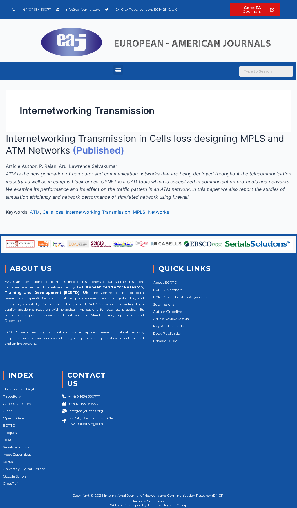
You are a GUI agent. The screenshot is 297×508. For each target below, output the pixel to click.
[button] (118, 70)
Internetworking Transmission (98, 212)
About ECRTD (165, 282)
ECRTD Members (167, 290)
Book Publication (167, 333)
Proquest (10, 432)
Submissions (163, 304)
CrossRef (10, 483)
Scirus (8, 461)
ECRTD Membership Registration (181, 297)
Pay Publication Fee (169, 326)
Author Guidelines (168, 311)
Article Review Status (171, 319)
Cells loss (52, 212)
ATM (35, 212)
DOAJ (8, 440)
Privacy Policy (165, 340)
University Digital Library (24, 469)
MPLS (139, 212)
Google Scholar (15, 476)
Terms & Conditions (149, 501)
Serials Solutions (16, 447)
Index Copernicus (17, 454)
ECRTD (9, 425)
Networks (158, 212)
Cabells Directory (17, 403)
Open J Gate (13, 418)
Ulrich (8, 411)
